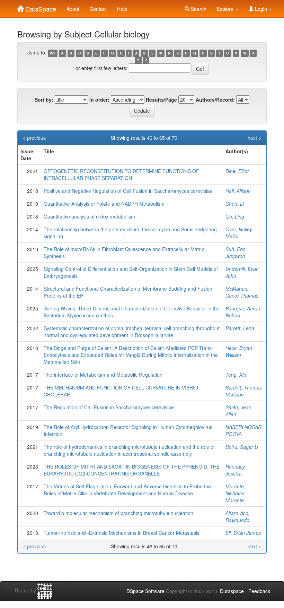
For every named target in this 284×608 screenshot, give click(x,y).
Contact (98, 8)
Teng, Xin (235, 374)
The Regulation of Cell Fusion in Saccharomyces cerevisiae (109, 407)
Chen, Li (234, 203)
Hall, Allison (238, 190)
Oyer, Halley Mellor (238, 233)
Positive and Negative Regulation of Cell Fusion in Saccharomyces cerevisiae (128, 190)
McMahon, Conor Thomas (241, 292)
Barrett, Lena (239, 328)
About (72, 8)
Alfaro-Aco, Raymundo (237, 516)
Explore (226, 8)
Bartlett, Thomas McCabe (243, 391)
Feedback (259, 591)
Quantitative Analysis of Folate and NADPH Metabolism (104, 203)
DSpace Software (145, 591)
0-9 (52, 52)
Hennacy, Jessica (235, 470)
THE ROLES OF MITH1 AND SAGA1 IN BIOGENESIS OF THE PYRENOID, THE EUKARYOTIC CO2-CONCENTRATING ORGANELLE (132, 470)
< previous (34, 137)
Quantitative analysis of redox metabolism (89, 216)
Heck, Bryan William (238, 351)
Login (261, 8)
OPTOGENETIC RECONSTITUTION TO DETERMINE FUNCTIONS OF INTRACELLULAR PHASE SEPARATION (121, 174)
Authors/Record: (215, 99)
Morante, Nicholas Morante (235, 493)
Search (197, 8)
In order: (99, 99)
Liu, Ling (234, 216)
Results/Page (161, 99)
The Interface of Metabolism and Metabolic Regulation (103, 374)
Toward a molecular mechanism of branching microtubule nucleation (118, 512)
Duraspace (232, 591)
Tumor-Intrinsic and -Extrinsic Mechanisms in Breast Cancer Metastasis (121, 532)
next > (254, 137)
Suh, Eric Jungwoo (235, 252)
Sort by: (44, 99)
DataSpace (40, 7)
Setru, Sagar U (241, 446)
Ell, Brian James (243, 532)
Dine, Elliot (237, 171)
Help (122, 8)
